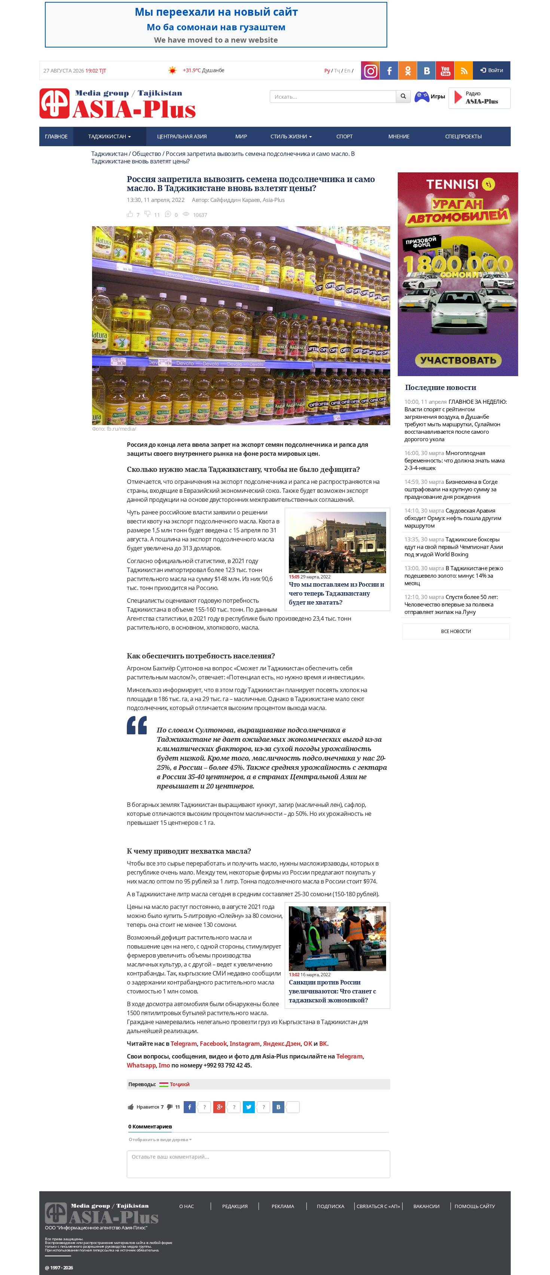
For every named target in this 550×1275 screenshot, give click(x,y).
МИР (241, 136)
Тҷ (337, 70)
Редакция (235, 1206)
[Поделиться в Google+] (219, 1107)
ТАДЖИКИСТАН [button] (107, 136)
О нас (186, 1206)
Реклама (283, 1206)
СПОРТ (344, 136)
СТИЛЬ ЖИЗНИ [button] (289, 136)
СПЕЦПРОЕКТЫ (463, 136)
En (347, 70)
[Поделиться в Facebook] (190, 1107)
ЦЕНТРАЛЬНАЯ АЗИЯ (182, 136)
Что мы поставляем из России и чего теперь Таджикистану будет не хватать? (336, 593)
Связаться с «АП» (378, 1206)
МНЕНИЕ (399, 136)
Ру (327, 70)
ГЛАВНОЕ (56, 136)
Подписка (330, 1206)
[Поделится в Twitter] (249, 1107)
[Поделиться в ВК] (278, 1107)
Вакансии (426, 1206)
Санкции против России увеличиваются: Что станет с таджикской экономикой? (332, 991)
